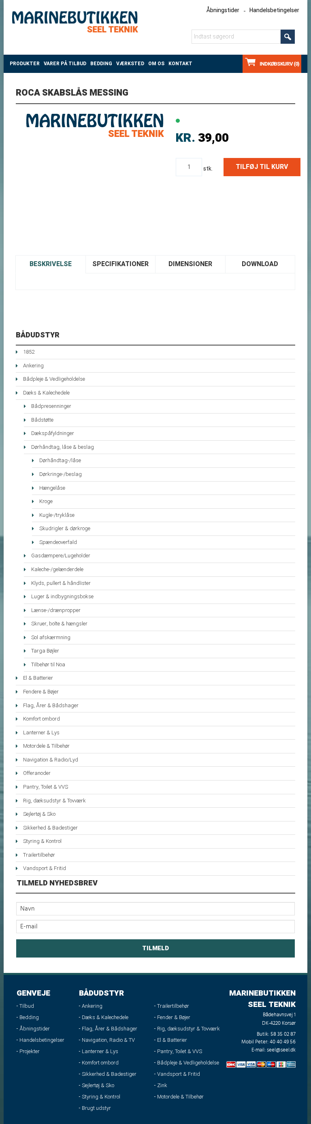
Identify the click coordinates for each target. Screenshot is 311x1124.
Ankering (33, 365)
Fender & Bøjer (173, 1017)
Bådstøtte (42, 420)
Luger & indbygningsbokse (62, 596)
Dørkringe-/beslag (60, 474)
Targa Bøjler (45, 651)
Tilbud (26, 1006)
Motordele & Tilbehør (46, 746)
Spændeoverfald (58, 542)
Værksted (130, 63)
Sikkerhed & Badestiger (50, 828)
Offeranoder (37, 773)
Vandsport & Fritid (44, 868)
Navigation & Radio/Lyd (50, 760)
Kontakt (180, 63)
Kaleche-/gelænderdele (57, 569)
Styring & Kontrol (42, 841)
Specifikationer (120, 264)
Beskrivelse (51, 264)
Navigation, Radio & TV (108, 1040)
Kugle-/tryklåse (57, 515)
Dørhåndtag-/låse (60, 460)
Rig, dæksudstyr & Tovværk (54, 800)
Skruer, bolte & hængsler (59, 623)
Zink (162, 1085)
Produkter (25, 63)
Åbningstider (223, 10)
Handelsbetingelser (274, 10)
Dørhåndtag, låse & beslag (62, 447)
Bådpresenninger (51, 406)
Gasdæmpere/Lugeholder (60, 555)
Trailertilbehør (39, 855)
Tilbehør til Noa (48, 664)
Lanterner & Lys (41, 732)
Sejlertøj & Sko (39, 814)
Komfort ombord (41, 719)
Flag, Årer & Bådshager (51, 705)
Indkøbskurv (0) (279, 64)
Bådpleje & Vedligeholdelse (54, 379)
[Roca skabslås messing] (95, 125)
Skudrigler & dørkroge (64, 528)
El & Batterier (38, 678)
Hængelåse (52, 488)
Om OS (156, 63)
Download (260, 264)
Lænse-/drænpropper (56, 610)
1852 (28, 352)
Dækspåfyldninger (52, 433)
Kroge (46, 501)
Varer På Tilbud (65, 63)
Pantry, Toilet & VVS (45, 787)
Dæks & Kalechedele (46, 393)
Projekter (29, 1051)
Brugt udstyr (96, 1108)
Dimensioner (190, 264)
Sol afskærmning (50, 637)
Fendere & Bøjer (41, 691)
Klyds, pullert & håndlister (61, 583)
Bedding (101, 63)
